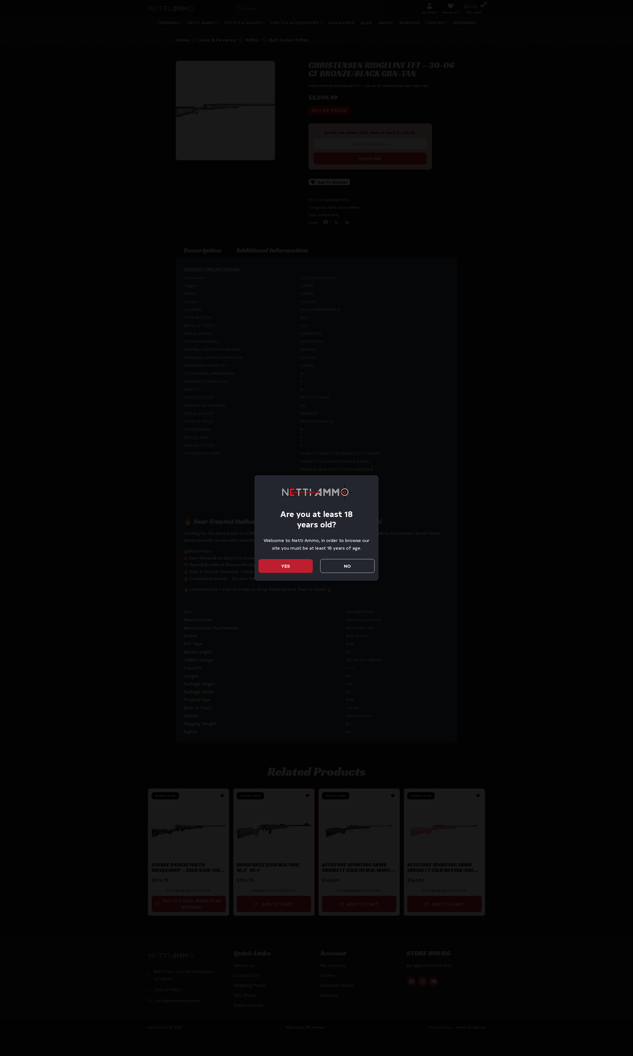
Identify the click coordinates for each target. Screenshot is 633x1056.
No (347, 566)
